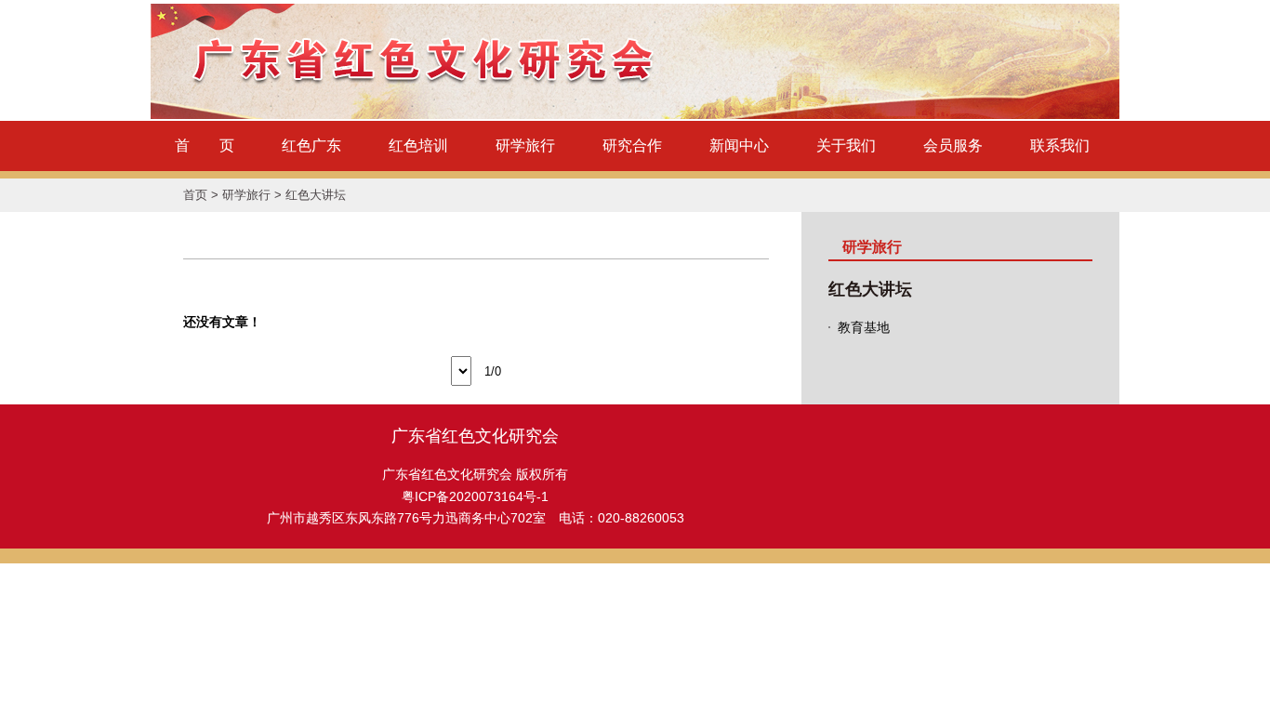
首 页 (204, 145)
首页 (195, 195)
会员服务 (953, 145)
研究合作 (632, 145)
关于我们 (846, 145)
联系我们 (1060, 145)
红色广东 (311, 145)
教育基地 (864, 327)
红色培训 (418, 145)
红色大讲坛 (315, 195)
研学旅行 (525, 145)
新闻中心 (739, 145)
